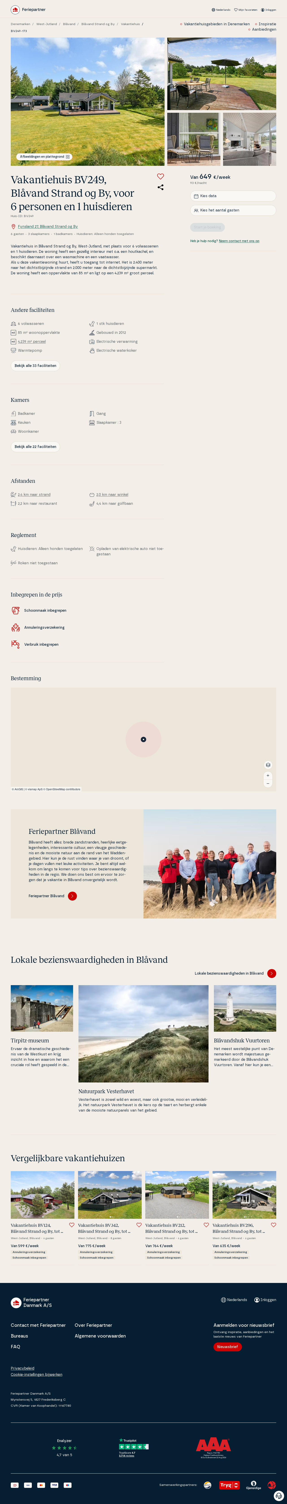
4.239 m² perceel (32, 341)
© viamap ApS (34, 789)
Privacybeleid (22, 1368)
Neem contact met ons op (239, 241)
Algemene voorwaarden (100, 1336)
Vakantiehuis (130, 24)
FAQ (15, 1347)
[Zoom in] (267, 775)
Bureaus (19, 1336)
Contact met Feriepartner (38, 1325)
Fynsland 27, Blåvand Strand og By (48, 226)
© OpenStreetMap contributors (61, 789)
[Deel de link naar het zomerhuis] (160, 187)
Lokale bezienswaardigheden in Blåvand (229, 973)
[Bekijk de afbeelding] (88, 102)
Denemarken (20, 24)
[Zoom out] (267, 784)
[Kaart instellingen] (268, 765)
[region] (143, 739)
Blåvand (69, 24)
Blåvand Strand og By (98, 24)
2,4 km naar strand (34, 494)
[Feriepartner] (28, 9)
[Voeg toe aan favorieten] (160, 176)
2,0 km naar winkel (112, 494)
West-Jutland (46, 24)
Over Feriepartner (93, 1325)
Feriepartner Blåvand (46, 896)
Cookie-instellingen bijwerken (36, 1374)
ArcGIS (19, 789)
